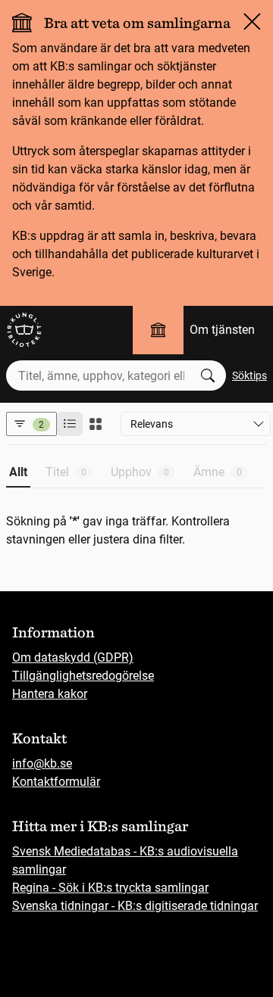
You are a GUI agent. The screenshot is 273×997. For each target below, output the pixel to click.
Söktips (249, 375)
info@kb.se (42, 763)
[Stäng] (252, 21)
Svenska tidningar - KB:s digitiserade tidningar (135, 906)
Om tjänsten (222, 329)
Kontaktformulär (56, 781)
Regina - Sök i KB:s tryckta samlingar (110, 887)
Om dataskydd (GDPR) (72, 657)
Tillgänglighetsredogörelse (83, 675)
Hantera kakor (49, 694)
